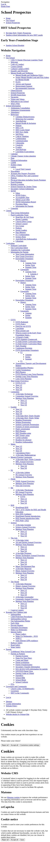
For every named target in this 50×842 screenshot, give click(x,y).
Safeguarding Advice (19, 619)
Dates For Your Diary (24, 658)
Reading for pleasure (23, 440)
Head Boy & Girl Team (25, 217)
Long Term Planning (23, 379)
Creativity (19, 145)
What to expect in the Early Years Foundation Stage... (28, 334)
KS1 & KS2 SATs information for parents (32, 669)
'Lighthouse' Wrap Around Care (23, 652)
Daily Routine (21, 346)
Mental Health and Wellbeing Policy (29, 75)
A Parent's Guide (22, 337)
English (14, 407)
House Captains (22, 219)
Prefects (19, 228)
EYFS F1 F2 (20, 383)
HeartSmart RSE (22, 507)
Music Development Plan (25, 566)
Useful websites (22, 438)
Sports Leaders (21, 230)
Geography (24, 269)
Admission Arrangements (20, 110)
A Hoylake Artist (22, 540)
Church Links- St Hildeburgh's (22, 689)
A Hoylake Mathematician (26, 455)
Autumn (28, 313)
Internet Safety (16, 632)
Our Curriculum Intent (19, 248)
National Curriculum (18, 245)
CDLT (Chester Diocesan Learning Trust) (27, 60)
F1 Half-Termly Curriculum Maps (29, 342)
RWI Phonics (21, 372)
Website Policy (11, 706)
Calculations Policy (23, 453)
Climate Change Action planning (23, 156)
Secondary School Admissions (22, 189)
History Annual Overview (25, 586)
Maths (13, 444)
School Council (21, 224)
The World (15, 582)
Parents (8, 649)
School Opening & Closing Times (24, 187)
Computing (15, 392)
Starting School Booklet (15, 45)
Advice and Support (23, 84)
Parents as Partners (18, 654)
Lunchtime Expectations (25, 152)
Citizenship (20, 143)
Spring (27, 315)
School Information (13, 106)
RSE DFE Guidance (23, 514)
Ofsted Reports (16, 90)
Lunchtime (20, 328)
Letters (13, 167)
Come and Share (22, 660)
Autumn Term (30, 263)
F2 (21, 352)
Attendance (15, 112)
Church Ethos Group (24, 221)
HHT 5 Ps (19, 128)
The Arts (14, 538)
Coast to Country (17, 610)
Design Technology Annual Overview (30, 555)
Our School (10, 20)
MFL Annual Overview (25, 462)
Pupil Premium (16, 182)
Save (22, 840)
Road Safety (15, 645)
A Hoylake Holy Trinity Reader (28, 416)
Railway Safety (16, 643)
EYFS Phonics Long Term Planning (29, 374)
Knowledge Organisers (24, 259)
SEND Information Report (26, 202)
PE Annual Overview (24, 475)
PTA (12, 684)
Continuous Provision (24, 348)
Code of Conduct (17, 64)
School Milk (20, 678)
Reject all (5, 745)
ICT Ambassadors (22, 235)
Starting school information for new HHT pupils (24, 35)
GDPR (13, 163)
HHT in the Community (20, 693)
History (23, 261)
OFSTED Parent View (24, 671)
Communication (22, 141)
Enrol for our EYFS (23, 326)
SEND (13, 191)
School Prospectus (13, 23)
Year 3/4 (19, 387)
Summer (28, 318)
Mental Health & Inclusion (26, 123)
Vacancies (14, 97)
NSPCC (19, 638)
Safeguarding (16, 614)
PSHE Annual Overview (25, 481)
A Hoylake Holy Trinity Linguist (28, 459)
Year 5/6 (19, 390)
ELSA (18, 82)
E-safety (19, 147)
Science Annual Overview (26, 527)
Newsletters (15, 171)
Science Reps (21, 237)
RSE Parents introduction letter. (28, 518)
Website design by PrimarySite (17, 714)
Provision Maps (22, 204)
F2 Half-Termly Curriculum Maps (29, 344)
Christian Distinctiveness (25, 117)
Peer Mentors (21, 232)
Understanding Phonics (24, 368)
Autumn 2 (34, 274)
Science (14, 523)
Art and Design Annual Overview (29, 542)
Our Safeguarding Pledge (20, 621)
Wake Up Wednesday (19, 630)
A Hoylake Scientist (23, 525)
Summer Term (30, 267)
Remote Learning (17, 184)
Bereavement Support (24, 86)
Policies (18, 125)
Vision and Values (18, 99)
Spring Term (30, 265)
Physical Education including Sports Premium (28, 180)
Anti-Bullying (21, 121)
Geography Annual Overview (27, 599)
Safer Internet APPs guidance (27, 641)
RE (12, 488)
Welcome (14, 62)
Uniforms (14, 208)
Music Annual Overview (25, 571)
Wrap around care (22, 331)
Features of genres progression (27, 427)
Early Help (15, 623)
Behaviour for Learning (25, 119)
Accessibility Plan (22, 197)
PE (12, 470)
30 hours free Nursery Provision (23, 173)
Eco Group (20, 226)
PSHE (13, 479)
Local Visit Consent (23, 169)
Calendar (14, 154)
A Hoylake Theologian (24, 490)
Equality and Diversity (19, 71)
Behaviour (15, 115)
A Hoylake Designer (23, 553)
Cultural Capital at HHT (20, 69)
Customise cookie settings (29, 745)
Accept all (14, 745)
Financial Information (19, 160)
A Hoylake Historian (23, 584)
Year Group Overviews (24, 256)
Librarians (19, 241)
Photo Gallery (21, 634)
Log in (3, 4)
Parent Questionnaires (24, 665)
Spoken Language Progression (27, 424)
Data (12, 158)
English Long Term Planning (27, 376)
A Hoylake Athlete (23, 473)
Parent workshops (22, 662)
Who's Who (15, 104)
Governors (15, 691)
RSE (12, 505)
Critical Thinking (22, 136)
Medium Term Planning (25, 398)
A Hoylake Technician (24, 394)
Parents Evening (22, 656)
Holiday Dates (16, 165)
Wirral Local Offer (23, 200)
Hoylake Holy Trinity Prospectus (18, 33)
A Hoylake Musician (23, 569)
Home (8, 18)
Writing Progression (23, 422)
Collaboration (21, 139)
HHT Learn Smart (23, 130)
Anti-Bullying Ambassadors (26, 239)
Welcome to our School (20, 101)
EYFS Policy (21, 324)
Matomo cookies (13, 797)
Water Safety (16, 647)
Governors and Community (16, 686)
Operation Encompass (19, 627)
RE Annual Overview (24, 492)
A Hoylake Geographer (24, 597)
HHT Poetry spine (23, 435)
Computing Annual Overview (27, 396)
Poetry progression (23, 429)
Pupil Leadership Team (19, 215)
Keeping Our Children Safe (16, 612)
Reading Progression (23, 420)
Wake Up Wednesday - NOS (27, 636)
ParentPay (19, 676)
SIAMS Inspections (18, 95)
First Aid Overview (23, 486)
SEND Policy (21, 195)
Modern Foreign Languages (21, 457)
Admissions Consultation (20, 108)
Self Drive (19, 134)
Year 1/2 (19, 385)
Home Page (5, 6)
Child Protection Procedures (21, 617)
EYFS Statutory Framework (26, 339)
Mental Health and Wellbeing (22, 73)
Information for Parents (24, 206)
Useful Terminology (23, 370)
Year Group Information (20, 213)
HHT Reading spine (23, 433)
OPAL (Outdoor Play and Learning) (24, 176)
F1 (21, 361)
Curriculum (10, 243)
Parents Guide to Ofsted (25, 673)
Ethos (18, 193)
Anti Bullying (21, 149)
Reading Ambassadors (24, 442)
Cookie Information (13, 704)
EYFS (13, 320)
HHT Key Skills (22, 132)
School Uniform (22, 682)
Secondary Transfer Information (28, 667)
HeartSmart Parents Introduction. (28, 516)
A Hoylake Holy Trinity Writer (27, 418)
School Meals (21, 680)
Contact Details (16, 66)
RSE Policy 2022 (22, 521)
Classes (9, 211)
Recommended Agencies (25, 88)
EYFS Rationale (22, 322)
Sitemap (9, 701)
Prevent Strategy (17, 625)
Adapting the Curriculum (20, 250)
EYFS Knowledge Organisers (27, 350)
